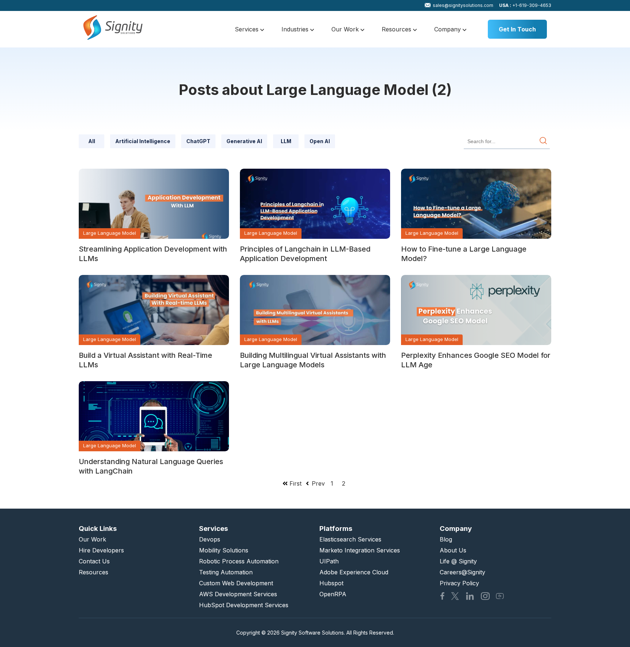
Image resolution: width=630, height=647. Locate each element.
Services (247, 29)
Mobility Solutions (223, 550)
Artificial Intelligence (142, 141)
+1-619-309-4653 (525, 5)
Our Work (346, 29)
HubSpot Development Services (243, 605)
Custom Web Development (236, 583)
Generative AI (244, 141)
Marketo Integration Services (359, 550)
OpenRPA (332, 594)
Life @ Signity (458, 561)
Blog (446, 539)
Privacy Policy (459, 583)
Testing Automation (226, 572)
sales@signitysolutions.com (463, 5)
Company (448, 29)
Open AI (320, 141)
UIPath (329, 561)
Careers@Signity (462, 572)
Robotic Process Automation (239, 561)
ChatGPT (198, 141)
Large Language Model (109, 233)
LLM (286, 141)
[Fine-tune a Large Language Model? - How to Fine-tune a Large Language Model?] (476, 204)
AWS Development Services (238, 594)
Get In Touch (517, 29)
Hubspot (331, 583)
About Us (453, 550)
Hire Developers (101, 550)
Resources (397, 29)
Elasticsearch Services (350, 539)
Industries (295, 29)
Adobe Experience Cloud (353, 572)
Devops (209, 539)
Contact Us (94, 561)
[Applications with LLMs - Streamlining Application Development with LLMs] (154, 204)
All (91, 141)
